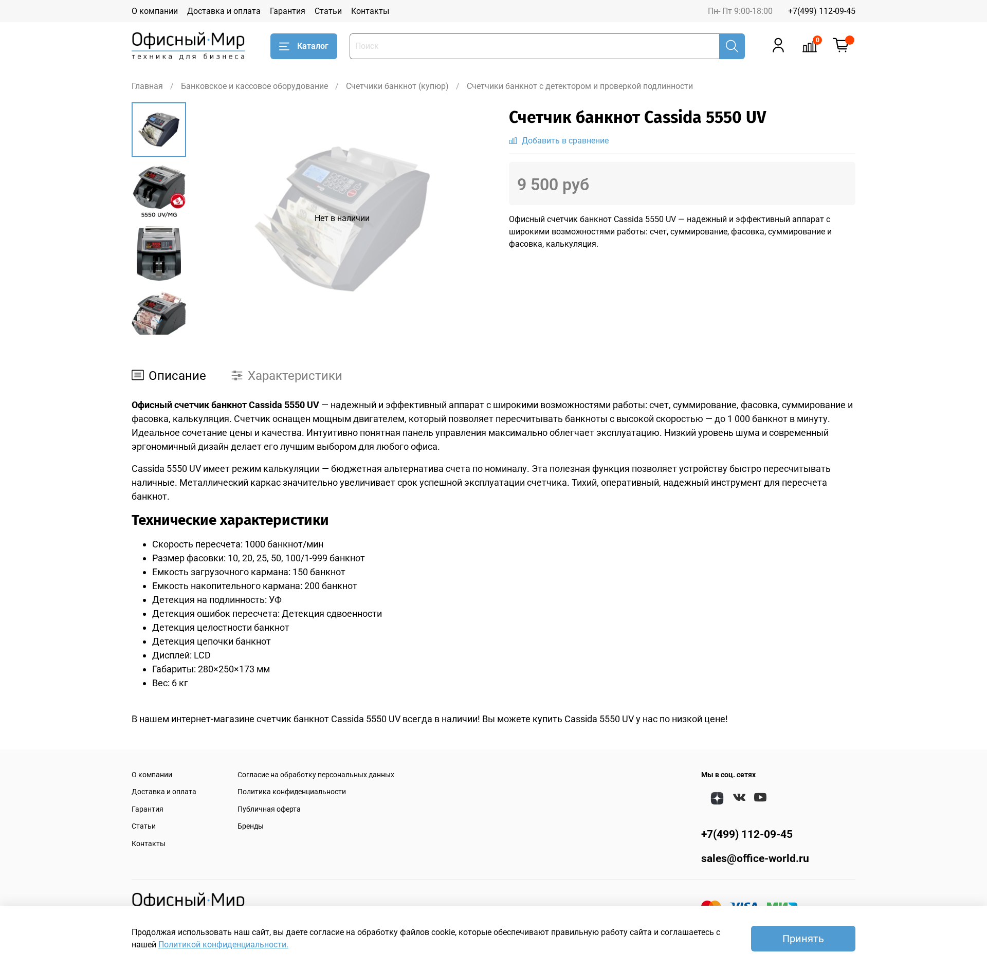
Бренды (250, 826)
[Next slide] (159, 321)
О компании (155, 11)
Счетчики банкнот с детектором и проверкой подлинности (580, 86)
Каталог (312, 46)
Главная (147, 86)
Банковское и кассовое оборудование (254, 86)
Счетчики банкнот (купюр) (397, 86)
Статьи (328, 11)
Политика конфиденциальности (291, 791)
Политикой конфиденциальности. (223, 944)
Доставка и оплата (224, 11)
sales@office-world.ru (755, 858)
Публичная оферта (269, 809)
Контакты (370, 11)
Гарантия (287, 11)
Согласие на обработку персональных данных (315, 775)
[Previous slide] (211, 218)
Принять (803, 938)
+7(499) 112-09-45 (821, 11)
